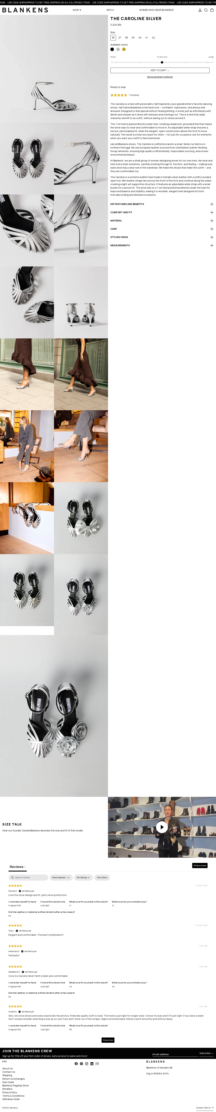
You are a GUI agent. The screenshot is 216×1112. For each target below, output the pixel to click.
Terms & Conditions (13, 1095)
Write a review (200, 865)
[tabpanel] (108, 960)
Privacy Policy (9, 1092)
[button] (206, 10)
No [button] (9, 915)
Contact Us (8, 1071)
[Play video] (162, 827)
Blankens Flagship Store (15, 1085)
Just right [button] (44, 905)
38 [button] (70, 1029)
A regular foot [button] (14, 905)
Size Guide (8, 1082)
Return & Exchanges (13, 1078)
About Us (7, 1068)
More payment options (160, 77)
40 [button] (70, 986)
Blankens (14, 1107)
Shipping (7, 1075)
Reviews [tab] (17, 866)
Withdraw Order (11, 1099)
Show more (108, 1040)
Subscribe (205, 1053)
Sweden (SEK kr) (203, 1107)
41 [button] (70, 905)
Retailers (7, 1088)
